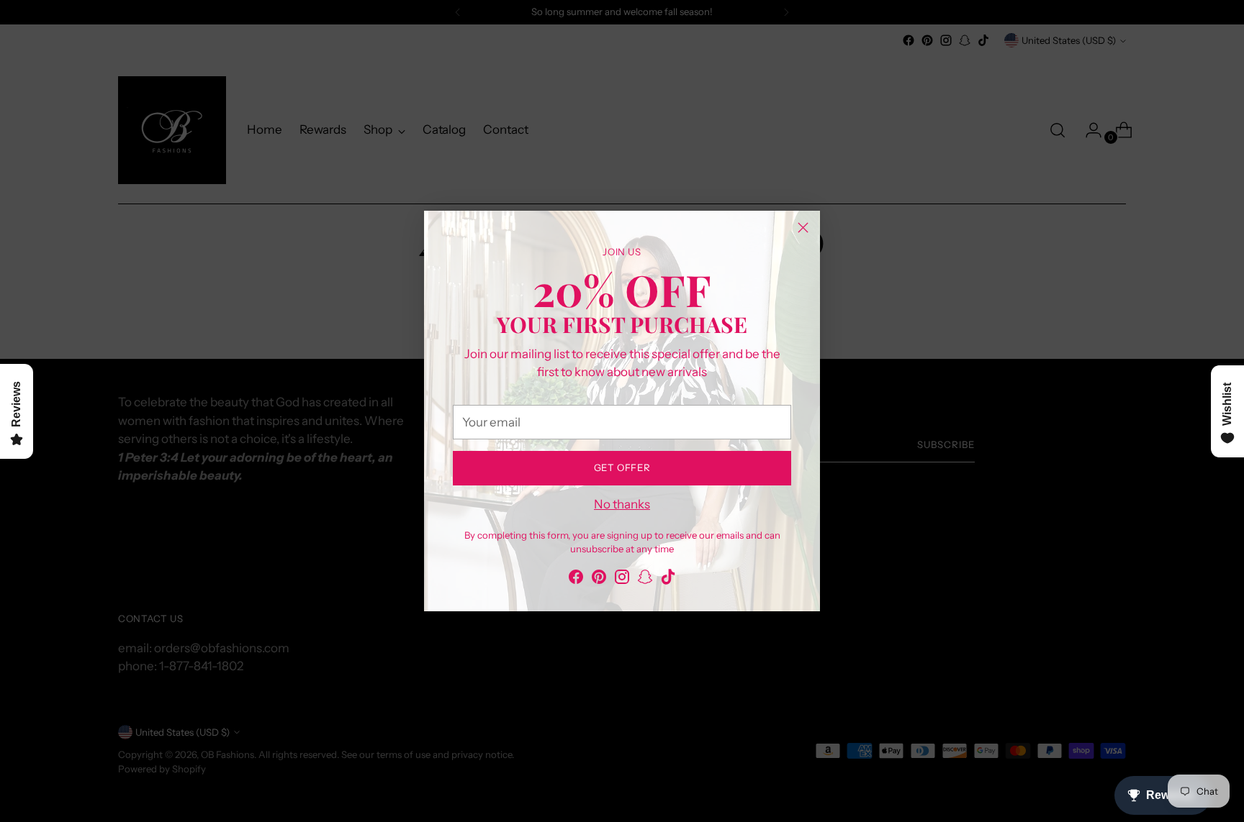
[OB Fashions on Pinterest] (599, 579)
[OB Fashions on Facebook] (576, 579)
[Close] (803, 227)
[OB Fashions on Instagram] (622, 579)
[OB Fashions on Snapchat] (645, 579)
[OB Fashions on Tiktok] (668, 579)
